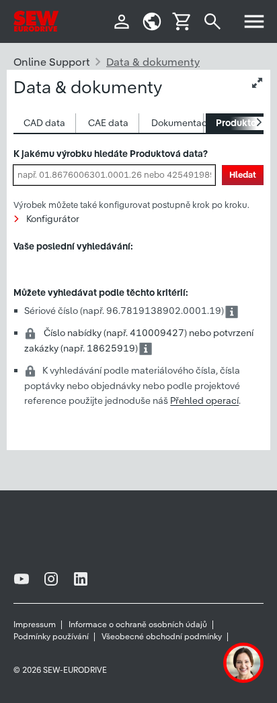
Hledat (242, 174)
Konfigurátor (52, 218)
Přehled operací (204, 401)
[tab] (44, 123)
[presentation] (44, 123)
